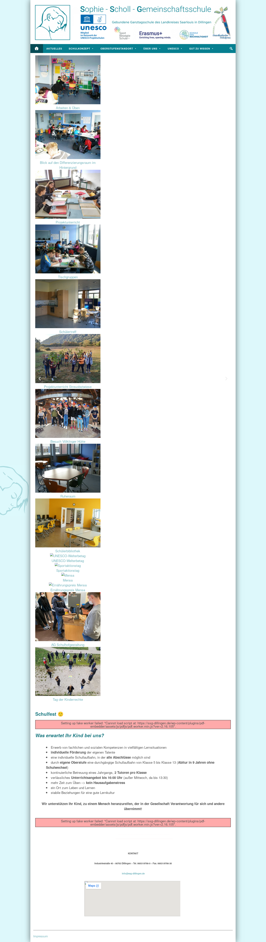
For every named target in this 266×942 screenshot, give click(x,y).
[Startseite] (36, 48)
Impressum (40, 936)
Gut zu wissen (199, 48)
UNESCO (173, 48)
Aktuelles (54, 48)
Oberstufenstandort (116, 48)
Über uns (150, 48)
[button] (231, 48)
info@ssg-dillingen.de (133, 873)
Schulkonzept (79, 48)
